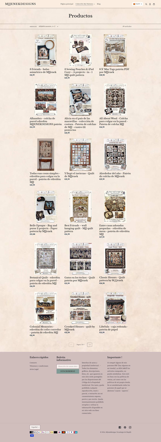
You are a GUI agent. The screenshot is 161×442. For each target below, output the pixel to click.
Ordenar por (33, 27)
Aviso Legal (34, 369)
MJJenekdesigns (20, 4)
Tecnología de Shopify (124, 432)
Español (34, 427)
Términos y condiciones (39, 366)
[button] (137, 4)
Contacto (33, 362)
